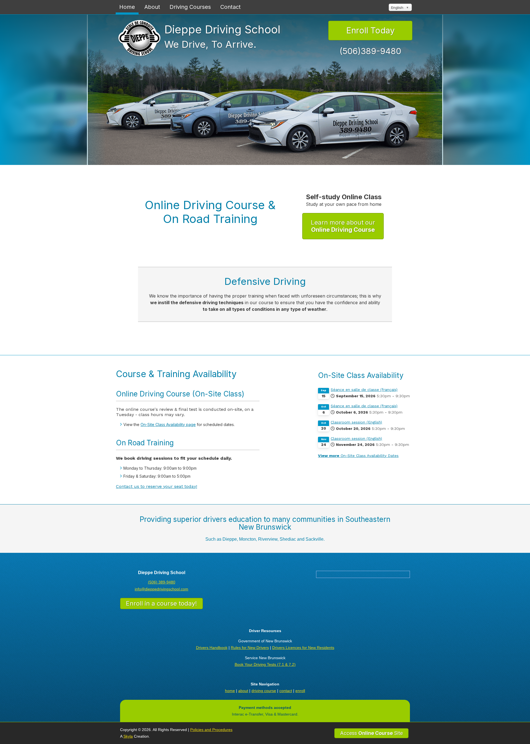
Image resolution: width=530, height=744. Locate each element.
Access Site (371, 733)
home (230, 690)
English (397, 7)
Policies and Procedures (211, 729)
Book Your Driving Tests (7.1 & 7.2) (265, 664)
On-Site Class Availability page (168, 424)
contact (285, 690)
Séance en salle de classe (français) (364, 389)
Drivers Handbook (211, 647)
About (152, 7)
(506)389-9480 (370, 51)
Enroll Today (370, 30)
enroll (300, 690)
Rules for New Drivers (250, 647)
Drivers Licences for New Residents (303, 647)
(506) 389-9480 (161, 582)
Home (127, 7)
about (243, 690)
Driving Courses (190, 7)
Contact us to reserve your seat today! (156, 486)
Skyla (128, 736)
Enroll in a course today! (161, 603)
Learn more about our (343, 226)
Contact (230, 7)
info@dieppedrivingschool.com (161, 589)
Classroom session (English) (356, 422)
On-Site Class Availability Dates (358, 455)
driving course (263, 690)
